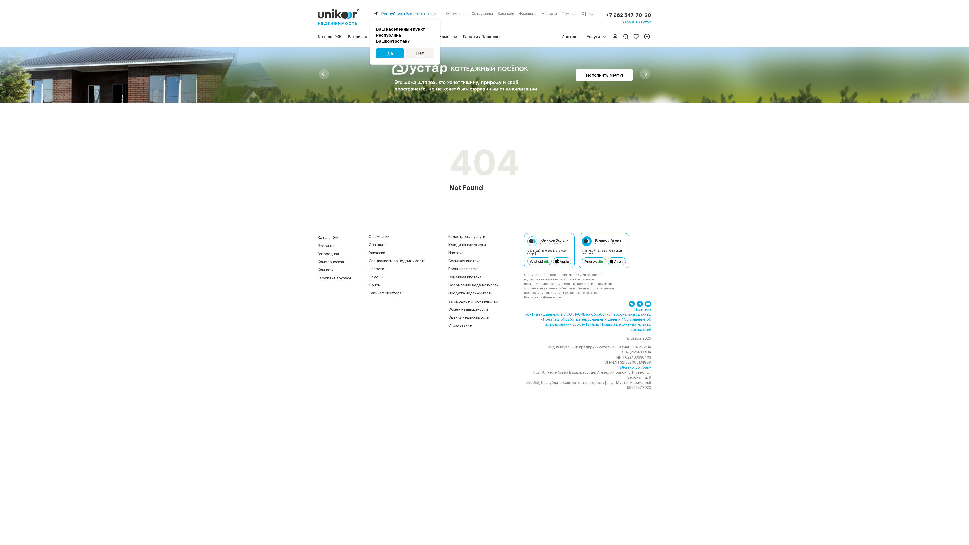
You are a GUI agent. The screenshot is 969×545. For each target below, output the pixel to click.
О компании (456, 13)
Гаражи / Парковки (482, 36)
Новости (549, 13)
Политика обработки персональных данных (582, 319)
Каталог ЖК (330, 36)
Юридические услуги (467, 244)
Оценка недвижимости (468, 317)
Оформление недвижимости (473, 285)
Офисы (587, 13)
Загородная (328, 254)
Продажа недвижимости (470, 293)
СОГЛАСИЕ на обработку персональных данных (608, 314)
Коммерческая (331, 262)
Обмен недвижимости (468, 309)
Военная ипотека (463, 269)
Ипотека (570, 36)
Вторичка (357, 36)
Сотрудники (482, 13)
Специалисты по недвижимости (397, 261)
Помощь (569, 13)
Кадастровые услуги (466, 236)
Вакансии (506, 13)
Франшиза (528, 13)
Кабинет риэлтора (385, 293)
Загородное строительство (473, 301)
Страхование (460, 325)
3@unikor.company (635, 367)
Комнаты (448, 36)
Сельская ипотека (464, 261)
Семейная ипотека (464, 277)
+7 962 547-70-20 (628, 15)
